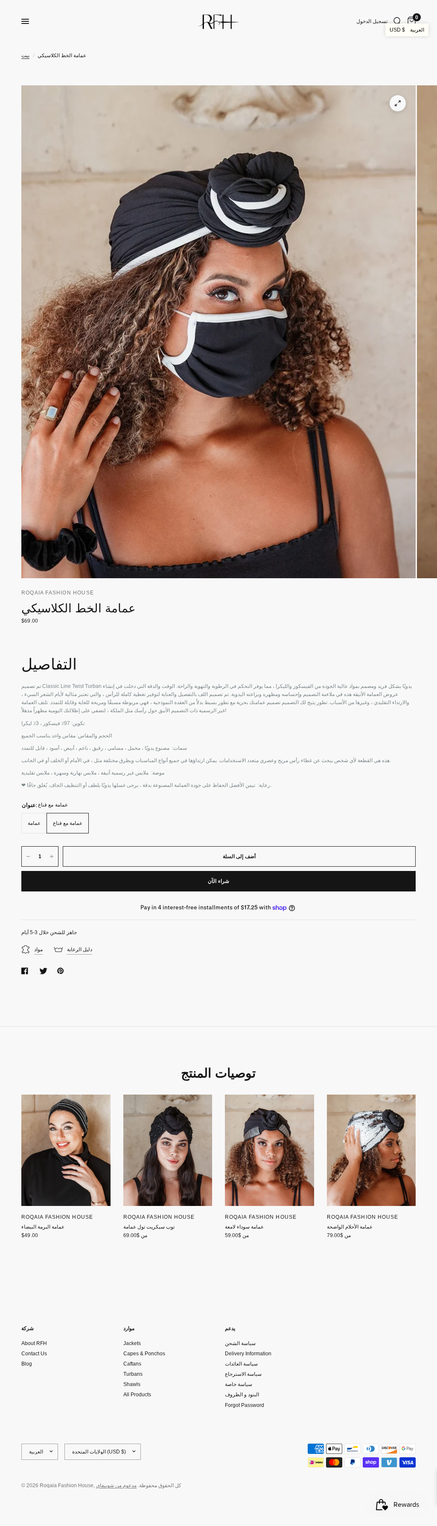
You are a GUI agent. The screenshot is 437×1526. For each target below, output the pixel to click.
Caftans (132, 1364)
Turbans (133, 1374)
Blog (26, 1364)
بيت (25, 55)
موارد (128, 1328)
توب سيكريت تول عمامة (149, 1227)
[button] (406, 29)
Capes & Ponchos (144, 1354)
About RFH (34, 1343)
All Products (137, 1395)
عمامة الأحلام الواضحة (350, 1227)
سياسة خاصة (238, 1384)
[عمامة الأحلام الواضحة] (371, 1150)
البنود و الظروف (242, 1395)
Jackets (132, 1343)
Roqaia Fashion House (57, 1217)
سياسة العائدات (241, 1364)
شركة (27, 1328)
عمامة (34, 823)
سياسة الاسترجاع (243, 1374)
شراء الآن (218, 881)
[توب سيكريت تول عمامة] (168, 1150)
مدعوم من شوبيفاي (116, 1485)
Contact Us (34, 1354)
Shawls (131, 1384)
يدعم (230, 1328)
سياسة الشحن (240, 1343)
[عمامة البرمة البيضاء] (66, 1150)
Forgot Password (244, 1405)
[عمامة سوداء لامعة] (269, 1150)
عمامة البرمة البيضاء (42, 1227)
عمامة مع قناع (67, 823)
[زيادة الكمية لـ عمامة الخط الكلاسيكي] (51, 856)
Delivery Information (248, 1354)
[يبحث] (397, 21)
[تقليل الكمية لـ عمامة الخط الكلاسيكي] (28, 856)
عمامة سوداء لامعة (244, 1227)
